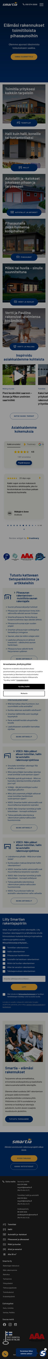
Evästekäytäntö (22, 680)
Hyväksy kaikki (24, 686)
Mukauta (24, 693)
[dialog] (24, 679)
